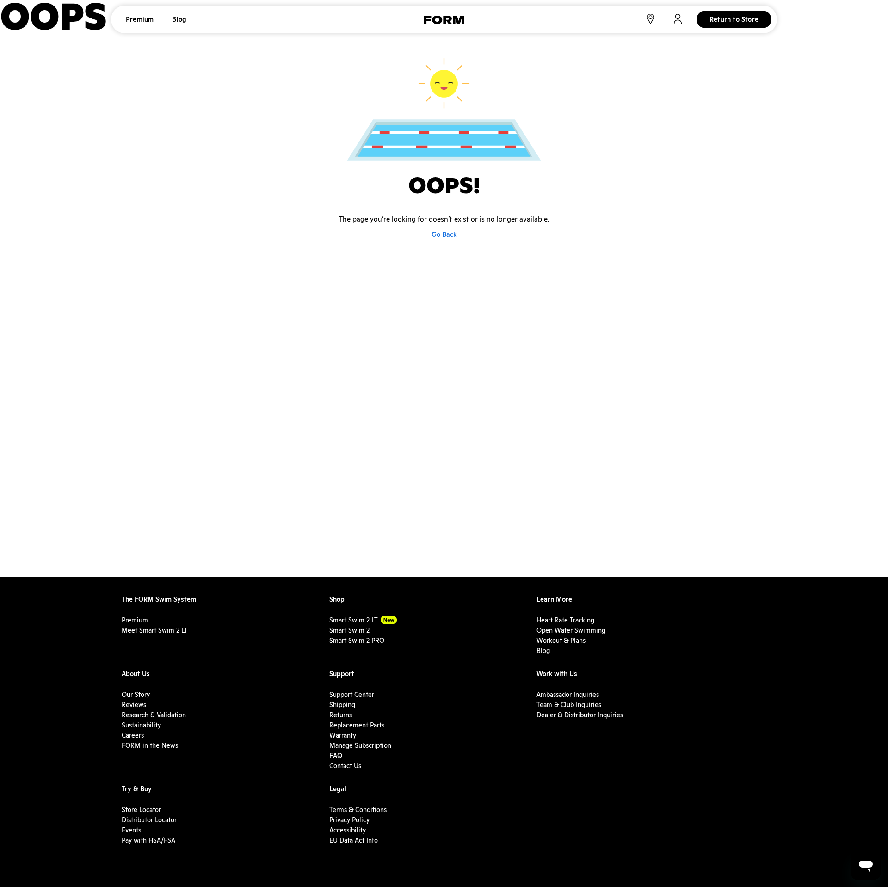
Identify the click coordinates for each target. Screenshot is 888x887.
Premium (140, 19)
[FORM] (444, 22)
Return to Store (733, 19)
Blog (179, 19)
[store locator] (650, 21)
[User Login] (678, 21)
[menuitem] (159, 599)
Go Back (444, 234)
